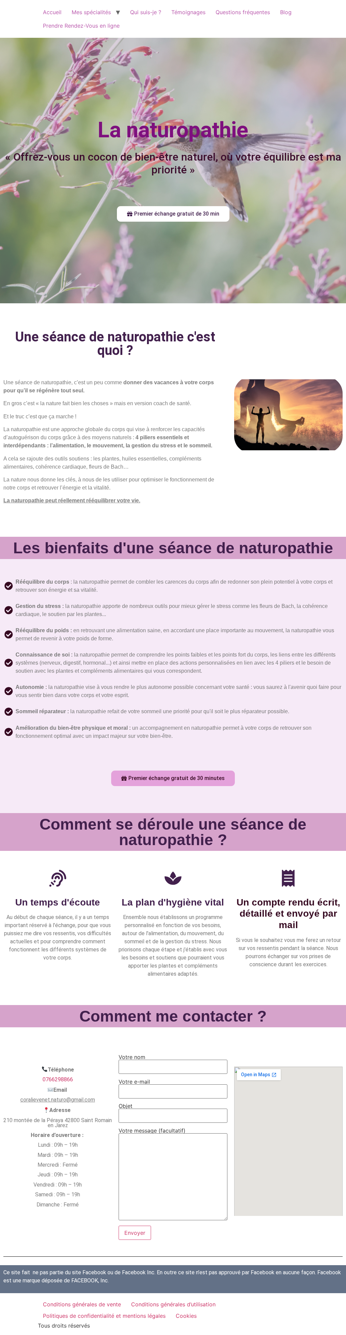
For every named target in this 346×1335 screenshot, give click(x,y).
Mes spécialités (91, 12)
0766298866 (58, 1079)
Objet (125, 1106)
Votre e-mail (134, 1082)
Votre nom (132, 1057)
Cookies (186, 1315)
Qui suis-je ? (145, 12)
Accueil (52, 12)
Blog (286, 12)
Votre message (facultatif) (152, 1131)
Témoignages (188, 12)
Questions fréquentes (243, 12)
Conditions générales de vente (82, 1304)
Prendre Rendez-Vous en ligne (81, 25)
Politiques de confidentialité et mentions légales (104, 1315)
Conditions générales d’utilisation (173, 1304)
